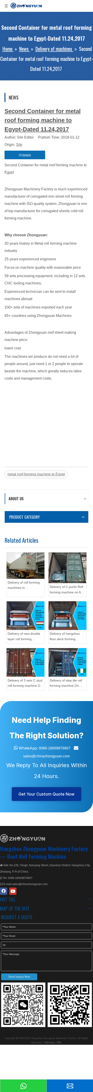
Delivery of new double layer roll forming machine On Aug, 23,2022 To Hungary (24, 637)
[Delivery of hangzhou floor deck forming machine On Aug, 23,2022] (67, 615)
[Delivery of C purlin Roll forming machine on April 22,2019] (67, 567)
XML (59, 1042)
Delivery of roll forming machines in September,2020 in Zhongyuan (24, 586)
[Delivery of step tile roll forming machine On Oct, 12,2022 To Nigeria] (67, 662)
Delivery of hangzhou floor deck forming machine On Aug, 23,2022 (65, 637)
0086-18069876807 (54, 748)
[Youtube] (12, 891)
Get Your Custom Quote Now (46, 794)
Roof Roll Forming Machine (36, 856)
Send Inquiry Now (19, 977)
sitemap (49, 1042)
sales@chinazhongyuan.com (46, 756)
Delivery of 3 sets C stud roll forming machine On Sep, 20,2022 (25, 684)
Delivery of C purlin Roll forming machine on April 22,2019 (67, 590)
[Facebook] (3, 891)
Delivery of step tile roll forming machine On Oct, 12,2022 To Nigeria (67, 684)
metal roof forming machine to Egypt (36, 474)
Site (19, 145)
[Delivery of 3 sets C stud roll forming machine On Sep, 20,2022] (25, 662)
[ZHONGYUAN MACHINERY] (22, 838)
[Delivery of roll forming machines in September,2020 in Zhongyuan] (25, 565)
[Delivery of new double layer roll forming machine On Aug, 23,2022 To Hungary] (25, 615)
